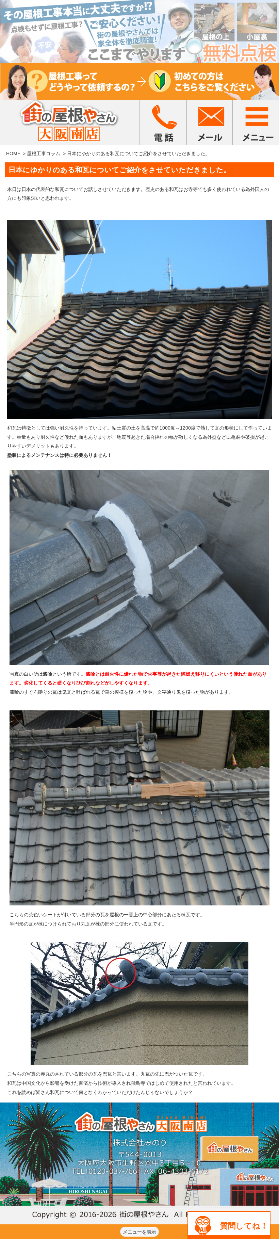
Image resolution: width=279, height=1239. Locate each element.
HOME (13, 153)
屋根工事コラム (43, 153)
